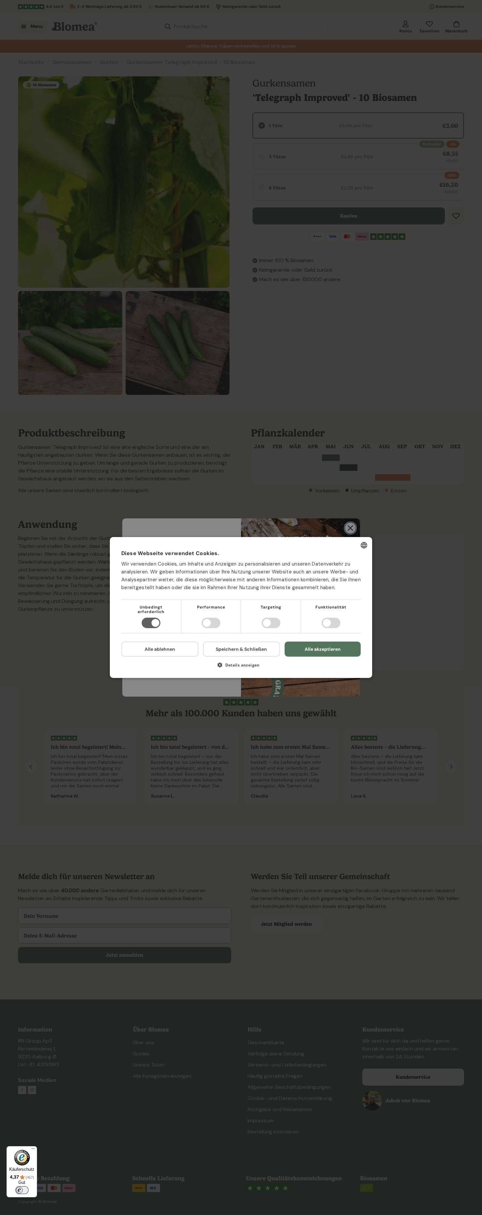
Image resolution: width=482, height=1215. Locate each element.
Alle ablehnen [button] (160, 649)
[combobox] (364, 545)
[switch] (22, 1190)
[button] (241, 667)
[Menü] (33, 1150)
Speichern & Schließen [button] (241, 649)
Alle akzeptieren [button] (323, 649)
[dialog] (241, 607)
